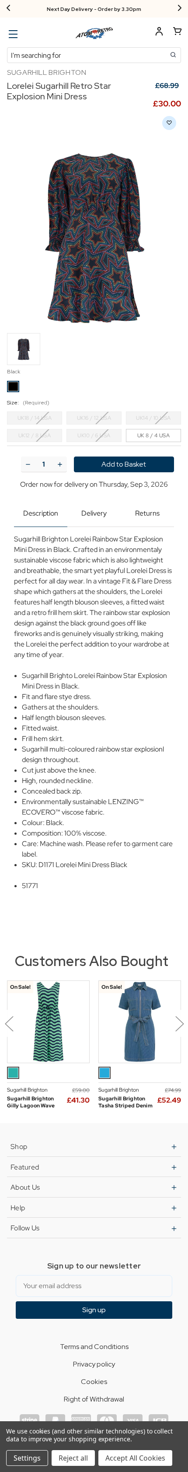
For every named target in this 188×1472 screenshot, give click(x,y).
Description (40, 513)
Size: (28, 402)
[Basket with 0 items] (177, 32)
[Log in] (159, 32)
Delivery (94, 513)
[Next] (180, 9)
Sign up (94, 1309)
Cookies (94, 1381)
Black (13, 371)
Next (179, 1023)
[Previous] (8, 9)
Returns (147, 513)
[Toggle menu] (12, 34)
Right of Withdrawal (94, 1399)
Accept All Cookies (135, 1458)
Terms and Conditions (94, 1346)
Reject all (73, 1458)
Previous (8, 1023)
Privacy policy (94, 1364)
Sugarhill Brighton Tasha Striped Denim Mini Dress (125, 1105)
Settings (27, 1458)
